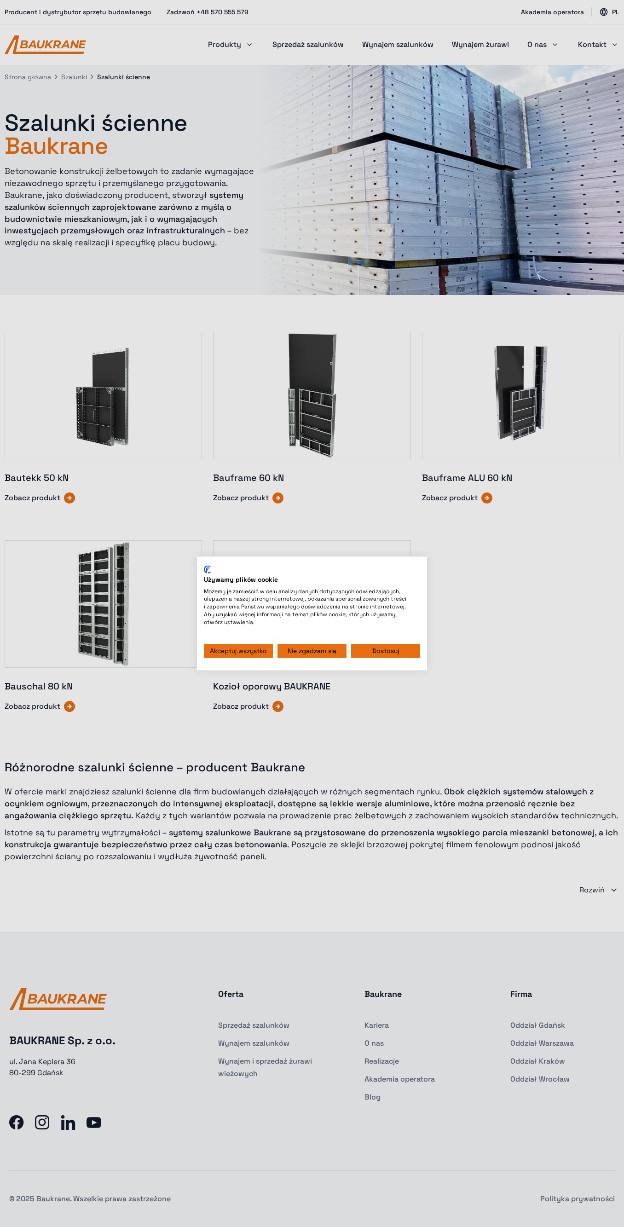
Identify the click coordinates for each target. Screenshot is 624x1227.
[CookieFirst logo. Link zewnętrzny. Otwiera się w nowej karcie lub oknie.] (207, 569)
